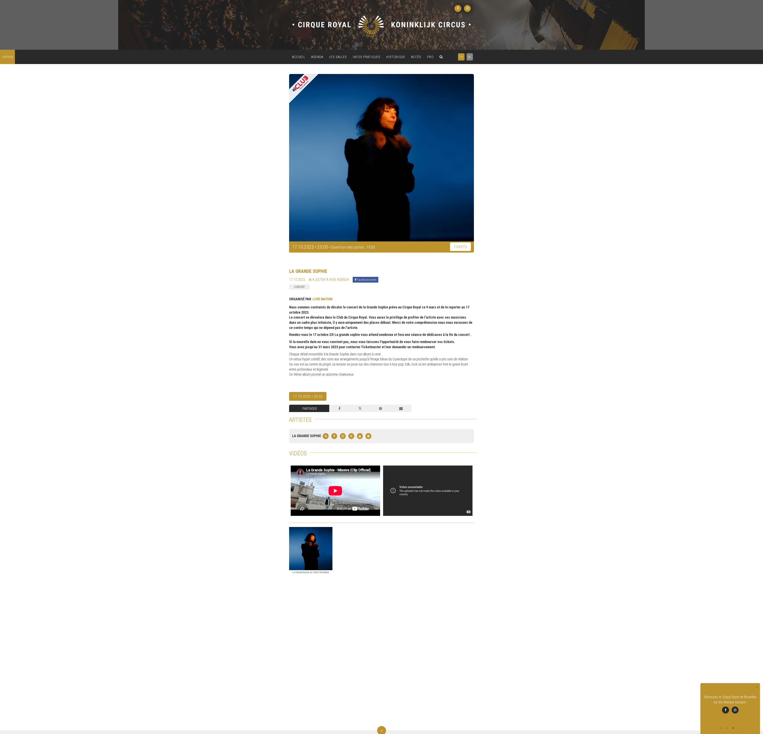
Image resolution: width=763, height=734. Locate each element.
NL (469, 56)
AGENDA (317, 57)
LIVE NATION (323, 299)
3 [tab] (733, 728)
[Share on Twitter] (360, 408)
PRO (430, 57)
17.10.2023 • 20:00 (308, 396)
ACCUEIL (298, 57)
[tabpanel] (730, 706)
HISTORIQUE (395, 57)
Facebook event (366, 280)
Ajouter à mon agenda (330, 279)
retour (8, 57)
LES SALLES (338, 57)
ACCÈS (416, 57)
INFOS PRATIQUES (366, 57)
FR (461, 56)
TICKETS (460, 247)
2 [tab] (727, 728)
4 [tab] (739, 728)
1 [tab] (721, 728)
